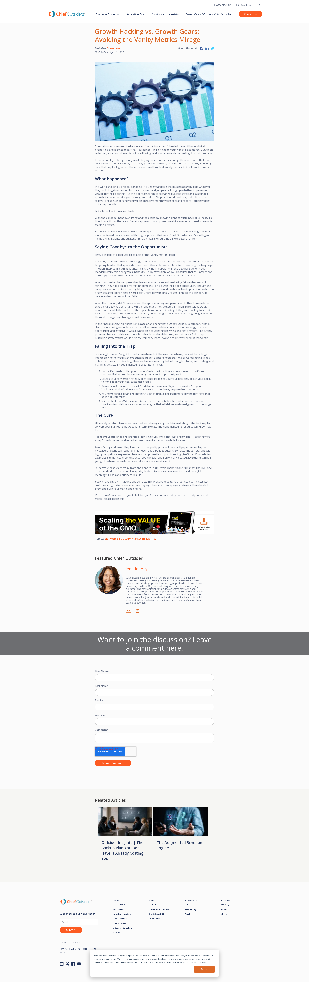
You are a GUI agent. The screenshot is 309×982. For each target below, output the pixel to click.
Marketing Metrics (144, 538)
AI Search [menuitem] (116, 932)
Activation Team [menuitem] (136, 14)
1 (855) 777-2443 (222, 5)
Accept (204, 969)
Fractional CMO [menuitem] (119, 905)
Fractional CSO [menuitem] (118, 909)
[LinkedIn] (139, 610)
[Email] (130, 610)
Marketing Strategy (117, 538)
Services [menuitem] (157, 14)
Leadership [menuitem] (153, 905)
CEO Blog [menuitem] (225, 905)
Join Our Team (244, 5)
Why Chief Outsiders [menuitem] (221, 14)
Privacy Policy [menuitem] (154, 919)
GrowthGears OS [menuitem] (195, 14)
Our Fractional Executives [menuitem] (159, 909)
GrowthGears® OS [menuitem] (156, 914)
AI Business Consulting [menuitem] (122, 928)
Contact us (250, 14)
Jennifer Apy (113, 48)
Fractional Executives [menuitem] (108, 14)
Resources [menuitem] (225, 900)
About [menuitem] (151, 900)
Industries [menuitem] (173, 14)
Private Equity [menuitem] (190, 909)
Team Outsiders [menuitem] (119, 923)
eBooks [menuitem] (224, 914)
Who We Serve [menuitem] (191, 900)
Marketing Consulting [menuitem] (122, 914)
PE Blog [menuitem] (224, 909)
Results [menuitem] (188, 914)
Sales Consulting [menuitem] (120, 919)
